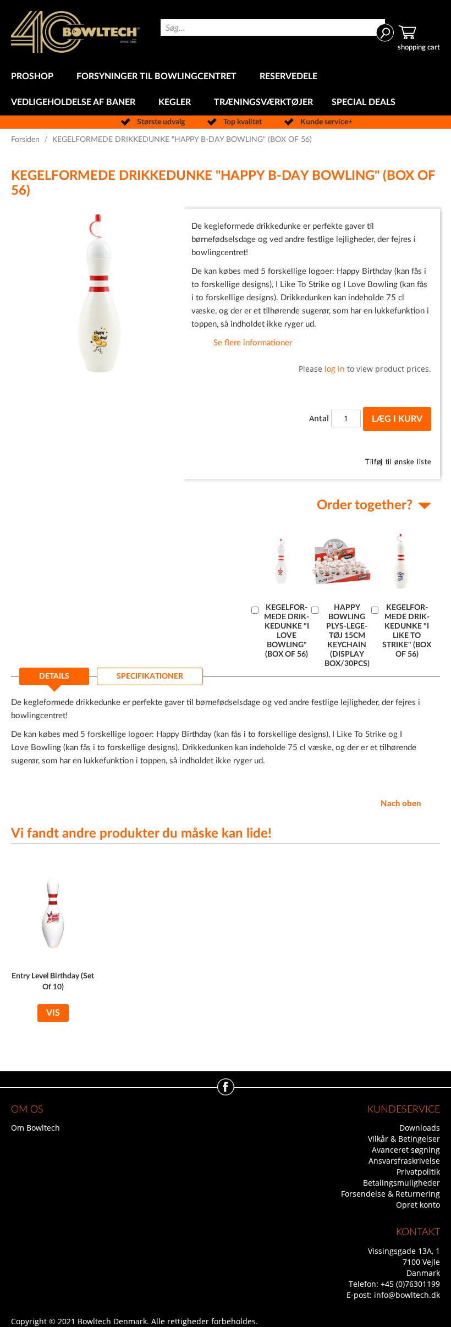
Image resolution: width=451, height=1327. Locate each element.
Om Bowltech (35, 1127)
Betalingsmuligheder (401, 1182)
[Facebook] (225, 1092)
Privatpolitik (418, 1171)
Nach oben (401, 804)
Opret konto (418, 1204)
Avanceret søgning (406, 1149)
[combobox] (273, 27)
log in (334, 369)
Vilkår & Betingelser (404, 1138)
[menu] (225, 89)
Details (54, 676)
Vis (53, 1013)
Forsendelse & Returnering (390, 1193)
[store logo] (75, 31)
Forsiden (25, 140)
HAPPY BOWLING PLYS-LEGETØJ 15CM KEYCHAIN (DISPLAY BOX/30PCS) (347, 636)
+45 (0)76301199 (410, 1284)
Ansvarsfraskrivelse (404, 1160)
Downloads (419, 1127)
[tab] (54, 680)
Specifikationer (150, 676)
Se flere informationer (252, 343)
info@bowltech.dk (407, 1295)
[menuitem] (34, 77)
